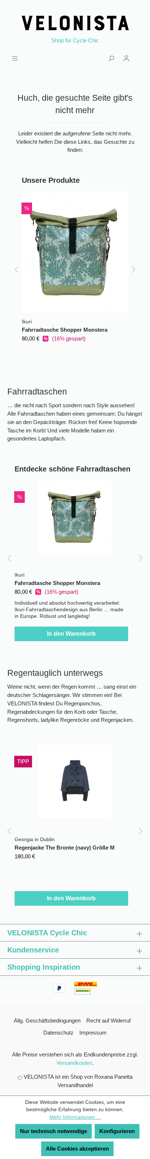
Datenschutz (58, 1032)
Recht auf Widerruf (108, 1020)
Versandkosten (74, 1063)
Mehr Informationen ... (75, 1117)
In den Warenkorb (71, 634)
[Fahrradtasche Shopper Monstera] (75, 252)
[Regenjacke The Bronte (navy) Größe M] (75, 781)
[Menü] (15, 58)
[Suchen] (111, 58)
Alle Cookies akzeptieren (77, 1148)
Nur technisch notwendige (53, 1131)
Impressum (93, 1032)
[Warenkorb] (138, 55)
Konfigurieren (117, 1131)
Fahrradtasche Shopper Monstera (64, 330)
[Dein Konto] (126, 58)
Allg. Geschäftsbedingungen (47, 1020)
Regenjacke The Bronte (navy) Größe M (65, 847)
